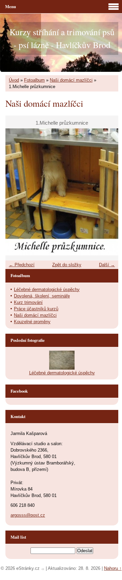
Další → (107, 264)
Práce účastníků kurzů (36, 308)
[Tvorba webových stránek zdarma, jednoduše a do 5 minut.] (43, 569)
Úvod (14, 80)
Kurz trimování (28, 302)
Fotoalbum (34, 80)
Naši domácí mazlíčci (71, 80)
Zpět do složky (66, 264)
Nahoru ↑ (113, 568)
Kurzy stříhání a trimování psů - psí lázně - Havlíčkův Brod (62, 38)
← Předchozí (22, 264)
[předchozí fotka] (16, 191)
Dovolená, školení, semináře (42, 295)
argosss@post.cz (28, 515)
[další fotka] (107, 191)
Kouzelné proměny (32, 321)
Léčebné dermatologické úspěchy (47, 289)
